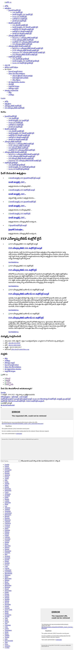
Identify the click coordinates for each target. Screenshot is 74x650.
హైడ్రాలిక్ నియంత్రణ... (16, 229)
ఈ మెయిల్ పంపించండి (8, 405)
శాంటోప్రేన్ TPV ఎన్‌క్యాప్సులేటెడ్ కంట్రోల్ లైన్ (25, 42)
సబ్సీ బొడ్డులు (16, 80)
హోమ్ (6, 6)
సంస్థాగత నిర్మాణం (13, 86)
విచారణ (10, 262)
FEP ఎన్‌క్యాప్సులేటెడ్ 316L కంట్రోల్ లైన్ (22, 270)
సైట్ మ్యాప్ (15, 397)
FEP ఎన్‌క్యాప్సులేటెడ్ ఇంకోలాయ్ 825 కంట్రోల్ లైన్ (26, 318)
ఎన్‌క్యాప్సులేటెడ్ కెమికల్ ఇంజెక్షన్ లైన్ (19, 46)
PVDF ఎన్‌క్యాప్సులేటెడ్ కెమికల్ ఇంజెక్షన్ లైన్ (25, 50)
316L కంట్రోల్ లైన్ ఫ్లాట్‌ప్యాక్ (20, 59)
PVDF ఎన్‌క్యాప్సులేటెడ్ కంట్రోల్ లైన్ (23, 40)
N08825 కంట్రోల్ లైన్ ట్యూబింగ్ (35, 401)
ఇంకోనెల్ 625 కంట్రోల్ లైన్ (19, 18)
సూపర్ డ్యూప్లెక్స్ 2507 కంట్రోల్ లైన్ (22, 14)
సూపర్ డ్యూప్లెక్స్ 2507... (17, 182)
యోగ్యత (11, 84)
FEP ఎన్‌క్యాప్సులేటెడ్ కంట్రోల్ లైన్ (22, 44)
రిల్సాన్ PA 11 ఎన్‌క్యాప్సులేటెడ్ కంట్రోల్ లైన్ (25, 37)
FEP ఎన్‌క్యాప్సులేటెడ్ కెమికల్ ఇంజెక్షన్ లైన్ (24, 54)
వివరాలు (16, 262)
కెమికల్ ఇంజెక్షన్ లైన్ (14, 23)
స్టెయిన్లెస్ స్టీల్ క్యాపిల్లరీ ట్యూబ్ (23, 399)
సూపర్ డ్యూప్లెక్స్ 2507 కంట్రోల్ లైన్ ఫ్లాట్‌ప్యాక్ (25, 61)
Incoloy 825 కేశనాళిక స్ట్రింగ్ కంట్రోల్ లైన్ (44, 399)
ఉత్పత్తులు (8, 8)
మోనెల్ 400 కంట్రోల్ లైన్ (19, 21)
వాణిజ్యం (11, 94)
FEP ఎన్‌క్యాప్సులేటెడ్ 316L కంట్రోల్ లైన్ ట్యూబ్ (25, 248)
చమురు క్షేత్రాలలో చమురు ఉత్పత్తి (22, 75)
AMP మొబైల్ (23, 397)
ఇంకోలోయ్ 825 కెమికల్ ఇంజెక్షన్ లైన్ (23, 29)
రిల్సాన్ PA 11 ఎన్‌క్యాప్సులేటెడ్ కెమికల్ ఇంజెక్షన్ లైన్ (27, 48)
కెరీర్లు (10, 92)
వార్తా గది (7, 65)
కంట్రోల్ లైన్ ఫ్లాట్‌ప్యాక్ (14, 56)
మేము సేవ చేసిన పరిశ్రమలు (16, 73)
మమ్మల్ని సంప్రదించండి (11, 90)
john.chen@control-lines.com (20, 349)
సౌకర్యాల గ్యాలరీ (13, 88)
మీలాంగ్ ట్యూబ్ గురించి (15, 71)
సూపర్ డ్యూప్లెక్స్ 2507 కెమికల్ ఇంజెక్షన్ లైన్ (25, 27)
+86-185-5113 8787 (14, 343)
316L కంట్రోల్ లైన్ (17, 12)
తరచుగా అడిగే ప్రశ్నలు (11, 67)
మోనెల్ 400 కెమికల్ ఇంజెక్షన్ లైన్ (22, 33)
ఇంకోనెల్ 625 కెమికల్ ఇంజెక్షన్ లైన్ (22, 31)
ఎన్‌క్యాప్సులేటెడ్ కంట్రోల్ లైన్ (16, 35)
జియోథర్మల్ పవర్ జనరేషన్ (20, 78)
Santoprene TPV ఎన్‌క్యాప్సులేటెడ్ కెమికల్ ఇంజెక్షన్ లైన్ (28, 52)
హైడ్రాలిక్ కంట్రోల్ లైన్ (14, 10)
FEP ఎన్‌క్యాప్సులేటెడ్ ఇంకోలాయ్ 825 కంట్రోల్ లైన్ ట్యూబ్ (28, 294)
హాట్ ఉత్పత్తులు (5, 397)
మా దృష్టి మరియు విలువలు (16, 82)
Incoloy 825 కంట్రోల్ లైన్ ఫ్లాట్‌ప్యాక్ (22, 63)
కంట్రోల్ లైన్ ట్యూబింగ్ (7, 399)
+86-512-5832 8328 (14, 345)
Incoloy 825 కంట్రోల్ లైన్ (19, 16)
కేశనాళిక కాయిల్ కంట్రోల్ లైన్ (16, 401)
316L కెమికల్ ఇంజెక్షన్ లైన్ (20, 25)
